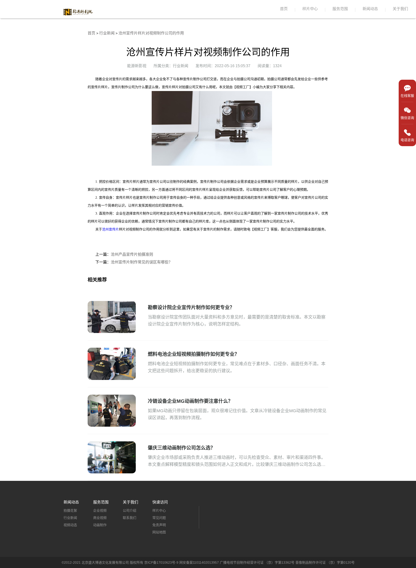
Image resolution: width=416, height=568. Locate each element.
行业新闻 (107, 33)
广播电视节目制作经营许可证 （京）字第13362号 (257, 562)
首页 (284, 9)
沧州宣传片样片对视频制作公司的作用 (151, 33)
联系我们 (129, 518)
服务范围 (340, 9)
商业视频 (100, 518)
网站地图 (159, 532)
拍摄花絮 (70, 510)
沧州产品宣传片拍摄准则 (132, 254)
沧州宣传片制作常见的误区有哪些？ (141, 262)
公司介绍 (129, 510)
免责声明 (159, 525)
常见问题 (159, 518)
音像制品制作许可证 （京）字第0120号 (325, 562)
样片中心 (310, 9)
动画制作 (100, 525)
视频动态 (70, 525)
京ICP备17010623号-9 (161, 562)
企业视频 (100, 510)
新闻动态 (370, 9)
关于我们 (400, 9)
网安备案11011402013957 (199, 562)
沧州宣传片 (110, 229)
